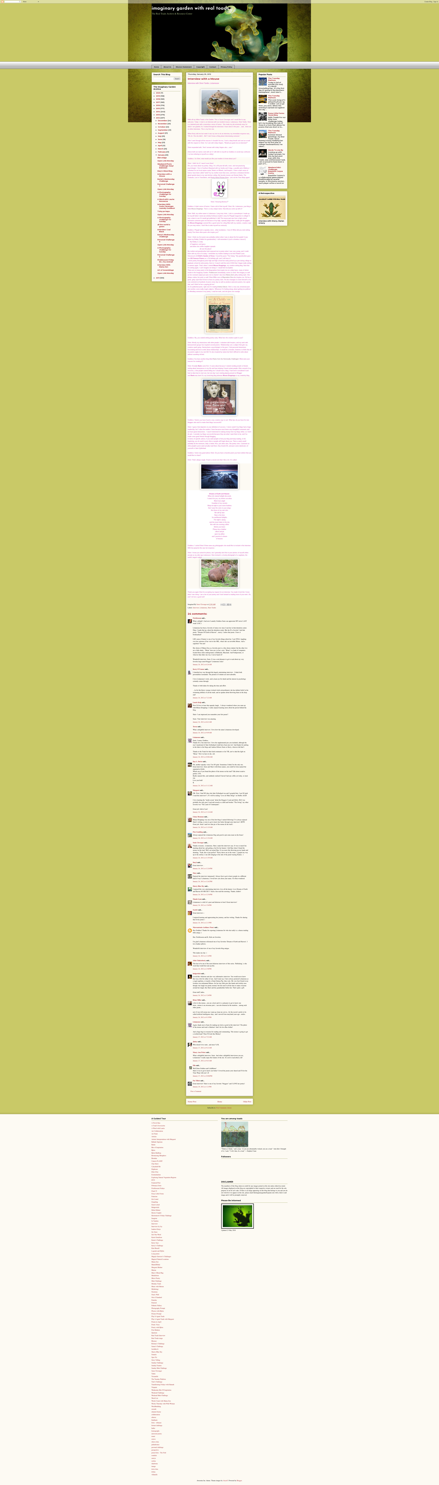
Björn (153, 1150)
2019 (158, 96)
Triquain (154, 1387)
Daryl (195, 862)
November (162, 124)
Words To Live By (275, 150)
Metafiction (155, 1275)
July (160, 136)
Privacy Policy (226, 67)
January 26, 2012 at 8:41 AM (202, 722)
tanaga (153, 1466)
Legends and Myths (157, 1251)
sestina (153, 1461)
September (163, 130)
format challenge (156, 1425)
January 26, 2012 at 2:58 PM (202, 969)
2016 (158, 105)
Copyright (200, 67)
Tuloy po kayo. (163, 211)
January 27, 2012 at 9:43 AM (202, 1061)
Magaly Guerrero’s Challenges (161, 1256)
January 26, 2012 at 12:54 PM (202, 894)
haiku (153, 1428)
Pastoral (154, 1303)
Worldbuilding (156, 1406)
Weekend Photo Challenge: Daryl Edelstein (165, 166)
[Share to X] (226, 604)
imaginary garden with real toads (190, 8)
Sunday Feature (156, 1365)
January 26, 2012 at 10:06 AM (202, 757)
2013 (158, 115)
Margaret (196, 790)
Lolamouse (203, 608)
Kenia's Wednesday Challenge (165, 180)
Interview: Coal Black (163, 231)
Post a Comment (196, 1091)
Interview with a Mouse (164, 175)
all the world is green (163, 226)
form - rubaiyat (156, 1423)
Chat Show (155, 1164)
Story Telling (155, 1360)
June (160, 139)
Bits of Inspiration (157, 1147)
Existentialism (156, 1175)
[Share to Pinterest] (230, 604)
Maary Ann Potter (199, 1052)
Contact (212, 67)
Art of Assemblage (165, 270)
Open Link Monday (165, 161)
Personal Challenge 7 (165, 185)
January (161, 155)
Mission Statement (184, 67)
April (160, 146)
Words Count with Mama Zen (161, 1401)
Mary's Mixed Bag (164, 171)
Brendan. (154, 1158)
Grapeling (154, 1202)
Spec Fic (154, 1357)
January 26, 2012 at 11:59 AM (202, 858)
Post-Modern (155, 1330)
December (163, 121)
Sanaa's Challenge (157, 1346)
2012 (158, 118)
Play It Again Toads (157, 1316)
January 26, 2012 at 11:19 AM (202, 827)
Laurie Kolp (197, 702)
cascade (153, 1409)
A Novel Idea (155, 1123)
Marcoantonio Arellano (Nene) (203, 927)
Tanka (153, 1374)
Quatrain (154, 1333)
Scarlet (195, 910)
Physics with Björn (157, 1311)
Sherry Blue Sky (198, 886)
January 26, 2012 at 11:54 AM (202, 838)
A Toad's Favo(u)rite (158, 1126)
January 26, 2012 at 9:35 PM (202, 1017)
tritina (153, 1472)
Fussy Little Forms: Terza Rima (276, 114)
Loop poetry (155, 1254)
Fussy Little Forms (157, 1194)
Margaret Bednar (156, 1267)
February (162, 152)
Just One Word (156, 1234)
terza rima (154, 1469)
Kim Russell (155, 1248)
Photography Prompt (158, 1308)
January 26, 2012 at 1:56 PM (202, 905)
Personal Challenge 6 (165, 241)
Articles (154, 1136)
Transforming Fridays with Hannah (162, 1384)
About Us (167, 67)
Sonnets (154, 1354)
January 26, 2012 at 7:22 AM (202, 698)
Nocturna (154, 1292)
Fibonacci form (156, 1185)
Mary (195, 873)
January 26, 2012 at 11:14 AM (202, 812)
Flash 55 (154, 1191)
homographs (155, 1431)
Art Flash (154, 1134)
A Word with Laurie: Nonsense (166, 200)
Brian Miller (197, 1000)
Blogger (239, 1480)
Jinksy (195, 1041)
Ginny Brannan (198, 816)
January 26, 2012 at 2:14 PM (202, 956)
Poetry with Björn (157, 1327)
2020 (158, 93)
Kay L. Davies (197, 761)
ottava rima (155, 1442)
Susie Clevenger (198, 842)
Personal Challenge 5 (165, 256)
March (161, 149)
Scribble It (154, 1349)
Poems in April (156, 1322)
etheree (153, 1417)
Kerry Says (155, 1243)
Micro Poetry (155, 1278)
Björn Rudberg (156, 1153)
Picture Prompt (156, 1314)
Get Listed (154, 1199)
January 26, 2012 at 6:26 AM (202, 664)
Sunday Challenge (157, 1363)
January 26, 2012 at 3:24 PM (202, 995)
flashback (154, 1420)
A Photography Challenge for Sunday (164, 194)
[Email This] (222, 604)
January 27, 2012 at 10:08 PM (202, 1076)
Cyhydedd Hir (156, 1166)
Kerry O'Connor (198, 669)
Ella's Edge (162, 158)
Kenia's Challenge (157, 1240)
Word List (154, 1398)
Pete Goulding (198, 832)
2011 (158, 278)
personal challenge (157, 1447)
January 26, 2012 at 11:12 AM (202, 785)
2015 (158, 108)
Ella (194, 1065)
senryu (153, 1458)
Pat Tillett (196, 1080)
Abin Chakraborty (199, 960)
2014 (158, 112)
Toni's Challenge (156, 1382)
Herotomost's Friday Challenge (161, 1215)
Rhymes (154, 1341)
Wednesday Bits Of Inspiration (161, 1390)
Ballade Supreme (156, 1142)
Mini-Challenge (156, 1281)
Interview (196, 608)
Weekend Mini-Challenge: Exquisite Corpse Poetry (275, 170)
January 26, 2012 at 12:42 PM (202, 881)
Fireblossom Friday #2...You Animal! (165, 261)
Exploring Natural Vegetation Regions (163, 1177)
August (161, 133)
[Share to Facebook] (228, 604)
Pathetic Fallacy (156, 1305)
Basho (153, 1145)
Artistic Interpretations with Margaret (163, 1139)
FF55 (153, 1180)
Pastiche (154, 1300)
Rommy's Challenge (157, 1344)
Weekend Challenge (157, 1393)
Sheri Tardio (212, 608)
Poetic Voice (155, 1324)
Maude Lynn (197, 899)
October (162, 127)
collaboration (155, 1414)
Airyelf (225, 1480)
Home (156, 67)
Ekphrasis (154, 1169)
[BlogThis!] (224, 604)
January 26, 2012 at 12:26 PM (202, 868)
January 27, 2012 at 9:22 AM (202, 1048)
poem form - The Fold (158, 1453)
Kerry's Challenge (157, 1245)
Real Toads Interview (158, 1335)
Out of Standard (156, 1297)
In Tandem (154, 1221)
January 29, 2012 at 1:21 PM (202, 1087)
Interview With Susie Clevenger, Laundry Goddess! (166, 206)
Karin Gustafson (156, 1237)
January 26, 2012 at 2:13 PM (202, 923)
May (160, 142)
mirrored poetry (156, 1434)
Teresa (195, 726)
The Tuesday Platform (274, 79)
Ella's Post (154, 1172)
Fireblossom (197, 618)
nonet (153, 1436)
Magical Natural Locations (160, 1259)
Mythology (155, 1289)
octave (153, 1439)
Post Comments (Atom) (224, 1108)
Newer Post (192, 1101)
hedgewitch (197, 973)
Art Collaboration (157, 1131)
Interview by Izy (156, 1226)
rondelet (154, 1455)
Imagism (154, 1218)
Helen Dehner (155, 1210)
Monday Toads (156, 1284)
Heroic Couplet (156, 1213)
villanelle (154, 1474)
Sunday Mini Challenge (159, 1368)
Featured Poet (155, 1183)
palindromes (155, 1444)
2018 (158, 99)
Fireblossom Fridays (158, 1188)
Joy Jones (154, 1232)
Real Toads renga (157, 1338)
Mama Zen (154, 1262)
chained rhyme (156, 1412)
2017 (158, 102)
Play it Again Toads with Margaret (162, 1319)
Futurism (154, 1196)
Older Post (247, 1101)
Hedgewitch (155, 1207)
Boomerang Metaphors (158, 1155)
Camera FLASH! (157, 1161)
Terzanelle (154, 1376)
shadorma (154, 1463)
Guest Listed (155, 1205)
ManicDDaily (155, 1264)
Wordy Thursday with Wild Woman (163, 1404)
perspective (155, 1450)
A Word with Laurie (158, 1128)
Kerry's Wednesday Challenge (165, 236)
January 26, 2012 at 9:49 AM (202, 733)
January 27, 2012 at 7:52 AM (202, 1037)
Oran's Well (155, 1294)
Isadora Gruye (156, 1229)
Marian (153, 1270)
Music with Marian (157, 1286)
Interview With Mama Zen (163, 266)
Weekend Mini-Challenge (159, 1395)
